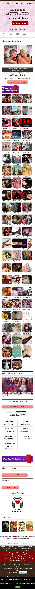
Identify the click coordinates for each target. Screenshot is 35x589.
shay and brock (11, 41)
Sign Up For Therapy (17, 82)
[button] (17, 385)
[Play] (4, 395)
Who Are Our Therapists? (25, 558)
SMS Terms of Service (13, 543)
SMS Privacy (24, 543)
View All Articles (10, 487)
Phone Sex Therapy (22, 553)
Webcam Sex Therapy (10, 557)
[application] (17, 386)
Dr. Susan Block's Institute (18, 577)
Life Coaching (26, 555)
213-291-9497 (20, 23)
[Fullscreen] (7, 395)
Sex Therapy (10, 553)
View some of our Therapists (15, 475)
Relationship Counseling (12, 555)
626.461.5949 (17, 75)
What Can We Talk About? (17, 560)
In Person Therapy (24, 557)
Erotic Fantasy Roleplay (8, 558)
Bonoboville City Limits (12, 565)
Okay (18, 587)
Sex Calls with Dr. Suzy (12, 373)
